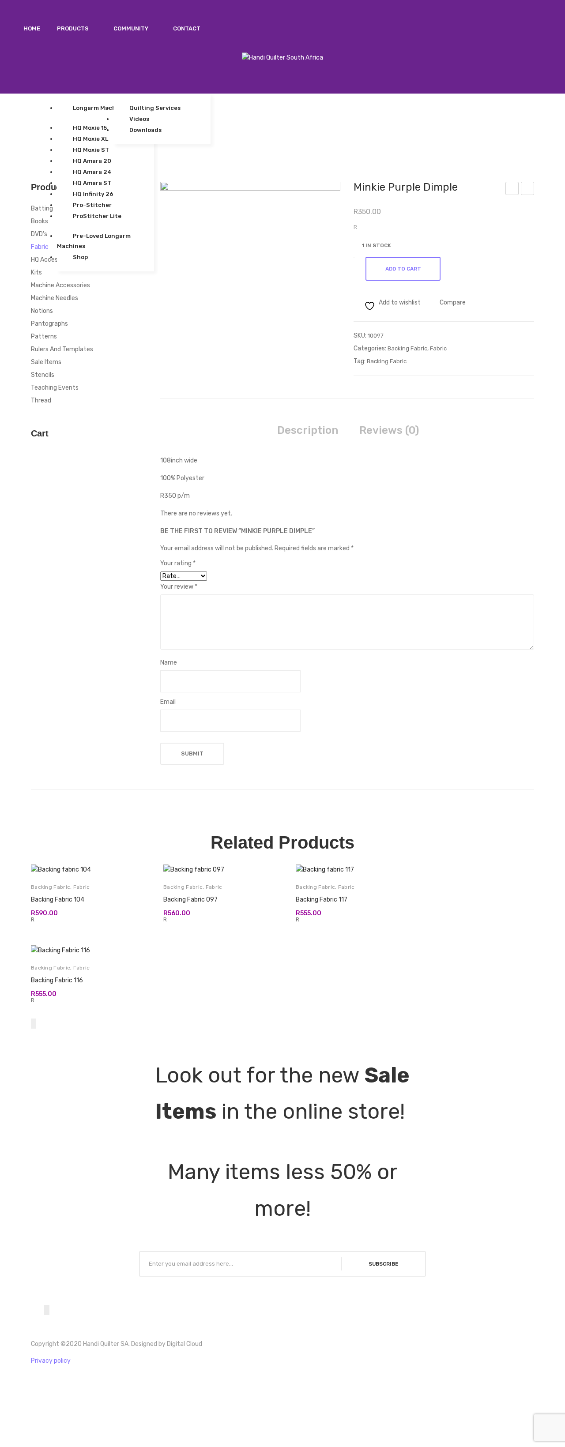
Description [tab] (307, 430)
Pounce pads (528, 189)
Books (39, 221)
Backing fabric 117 (321, 899)
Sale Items (46, 362)
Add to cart (403, 269)
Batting (42, 208)
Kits (36, 272)
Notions (42, 311)
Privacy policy (51, 1360)
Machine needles (54, 298)
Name (168, 662)
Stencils (42, 375)
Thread (41, 400)
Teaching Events (55, 387)
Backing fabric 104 (57, 899)
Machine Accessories (60, 285)
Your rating (178, 563)
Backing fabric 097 (190, 899)
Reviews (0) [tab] (389, 430)
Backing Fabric (407, 348)
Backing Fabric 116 (57, 980)
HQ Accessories (53, 259)
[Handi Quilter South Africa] (282, 57)
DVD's (39, 234)
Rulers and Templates (62, 349)
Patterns (44, 336)
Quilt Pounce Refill (512, 189)
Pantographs (49, 323)
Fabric (438, 348)
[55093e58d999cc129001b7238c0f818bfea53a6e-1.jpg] (250, 249)
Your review (178, 586)
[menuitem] (31, 28)
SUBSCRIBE (384, 1264)
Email (168, 702)
